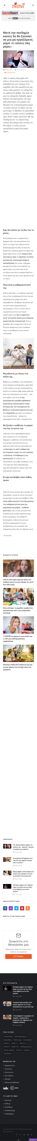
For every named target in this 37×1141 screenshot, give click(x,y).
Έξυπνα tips (17, 1040)
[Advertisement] (18, 749)
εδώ (14, 18)
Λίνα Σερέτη (20, 70)
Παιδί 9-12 (15, 1047)
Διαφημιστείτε (10, 1065)
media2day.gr (9, 1114)
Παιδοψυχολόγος (26, 1047)
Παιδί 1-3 (15, 1043)
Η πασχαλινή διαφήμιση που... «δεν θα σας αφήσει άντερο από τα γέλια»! (23, 860)
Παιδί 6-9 (7, 1047)
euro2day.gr (8, 1107)
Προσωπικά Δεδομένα (12, 1082)
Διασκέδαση (8, 1040)
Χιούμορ (26, 1050)
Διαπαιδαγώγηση (20, 1036)
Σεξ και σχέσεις (9, 1050)
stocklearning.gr (10, 1110)
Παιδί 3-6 (23, 1043)
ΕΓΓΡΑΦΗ (18, 956)
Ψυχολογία (7, 535)
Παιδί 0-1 (7, 1043)
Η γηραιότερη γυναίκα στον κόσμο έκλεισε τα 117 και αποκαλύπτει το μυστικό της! (23, 1005)
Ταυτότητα (8, 1069)
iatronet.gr (8, 1100)
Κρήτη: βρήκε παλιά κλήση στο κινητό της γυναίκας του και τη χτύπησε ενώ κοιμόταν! (23, 874)
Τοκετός (19, 1050)
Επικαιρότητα (27, 1040)
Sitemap (7, 1079)
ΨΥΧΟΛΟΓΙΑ (10, 72)
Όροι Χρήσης (9, 1076)
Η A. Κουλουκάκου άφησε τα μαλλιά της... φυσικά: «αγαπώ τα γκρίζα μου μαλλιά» (23, 847)
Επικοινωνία (9, 1072)
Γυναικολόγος (8, 1036)
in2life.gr (7, 1103)
